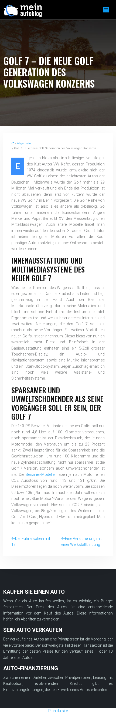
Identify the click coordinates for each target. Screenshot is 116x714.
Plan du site (58, 711)
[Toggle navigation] (106, 10)
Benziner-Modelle (40, 474)
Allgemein (24, 143)
